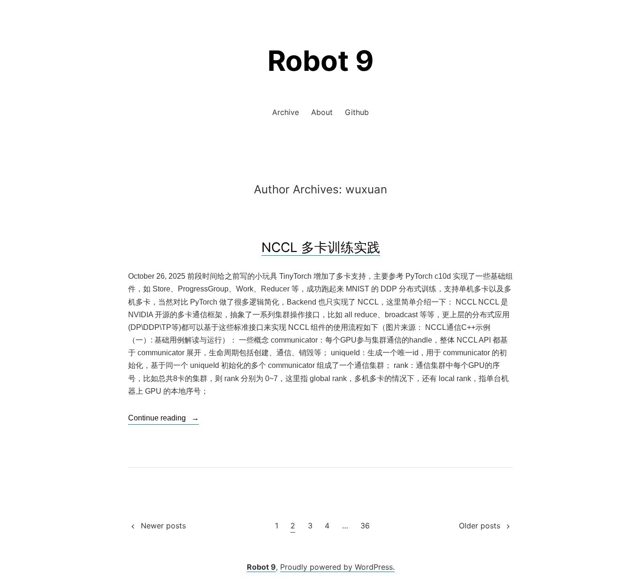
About (322, 112)
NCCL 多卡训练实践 (320, 247)
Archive (285, 112)
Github (357, 112)
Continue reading (163, 419)
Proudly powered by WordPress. (337, 567)
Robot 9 (320, 60)
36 (365, 525)
